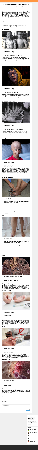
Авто (28, 417)
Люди (7, 2)
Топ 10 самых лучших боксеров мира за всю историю (32, 441)
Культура (29, 422)
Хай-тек (24, 2)
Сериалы (32, 422)
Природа (10, 2)
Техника (17, 2)
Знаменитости (30, 421)
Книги (35, 421)
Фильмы (35, 422)
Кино (4, 2)
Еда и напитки (29, 418)
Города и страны (32, 417)
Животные (33, 418)
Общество (20, 2)
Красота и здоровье (29, 2)
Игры (33, 421)
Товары (13, 2)
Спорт (33, 2)
